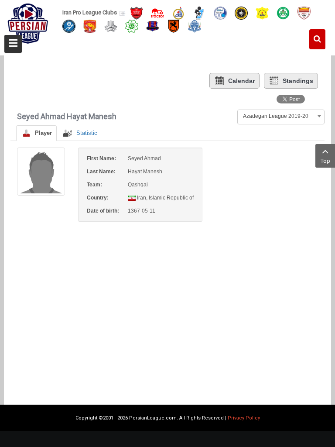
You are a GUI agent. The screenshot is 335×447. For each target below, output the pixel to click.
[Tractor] (157, 12)
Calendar (241, 80)
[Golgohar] (68, 25)
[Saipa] (110, 26)
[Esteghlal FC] (220, 12)
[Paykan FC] (199, 12)
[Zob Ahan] (283, 12)
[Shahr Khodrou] (89, 25)
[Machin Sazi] (131, 25)
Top (325, 161)
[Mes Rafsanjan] (173, 25)
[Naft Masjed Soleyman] (178, 12)
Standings (298, 80)
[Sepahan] (241, 12)
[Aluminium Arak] (194, 25)
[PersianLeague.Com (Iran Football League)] (28, 25)
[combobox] (281, 116)
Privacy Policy (244, 418)
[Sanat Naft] (262, 12)
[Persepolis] (136, 12)
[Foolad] (304, 12)
